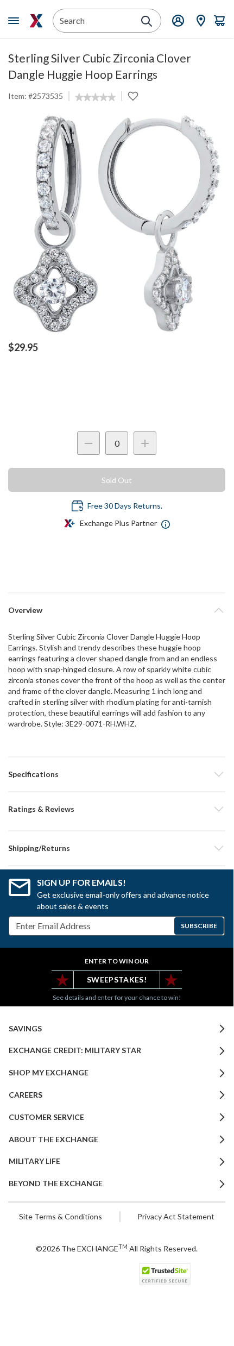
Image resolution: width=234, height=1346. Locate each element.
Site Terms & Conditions (60, 1216)
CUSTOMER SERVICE (46, 1117)
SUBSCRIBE (199, 926)
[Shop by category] (15, 20)
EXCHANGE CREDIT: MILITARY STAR (75, 1050)
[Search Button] (146, 21)
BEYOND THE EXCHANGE (56, 1183)
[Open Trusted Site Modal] (165, 1274)
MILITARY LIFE (34, 1161)
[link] (95, 97)
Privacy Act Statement (175, 1216)
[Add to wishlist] (133, 96)
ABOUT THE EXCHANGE (53, 1139)
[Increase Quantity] (145, 443)
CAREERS (25, 1095)
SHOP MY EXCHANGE (48, 1072)
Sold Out (117, 480)
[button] (116, 809)
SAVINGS (25, 1028)
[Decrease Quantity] (88, 443)
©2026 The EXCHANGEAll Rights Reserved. (117, 1248)
